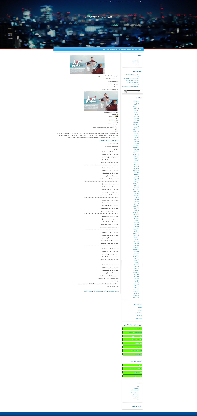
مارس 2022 (136, 180)
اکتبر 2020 (136, 211)
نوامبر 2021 (136, 186)
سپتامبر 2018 (136, 255)
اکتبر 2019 (136, 232)
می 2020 (137, 220)
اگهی (134, 2)
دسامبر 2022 (136, 163)
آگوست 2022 (136, 170)
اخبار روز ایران (139, 318)
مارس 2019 (136, 243)
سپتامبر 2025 (136, 107)
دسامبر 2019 (136, 230)
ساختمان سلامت (139, 313)
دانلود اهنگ (112, 2)
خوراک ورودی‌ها (135, 61)
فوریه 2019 (136, 245)
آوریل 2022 (136, 178)
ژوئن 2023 (136, 159)
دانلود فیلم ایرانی (120, 2)
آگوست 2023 (136, 155)
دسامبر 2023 (136, 147)
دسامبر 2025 (136, 101)
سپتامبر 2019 (136, 234)
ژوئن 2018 (136, 261)
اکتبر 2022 (136, 166)
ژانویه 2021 (136, 205)
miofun (105, 291)
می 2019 (137, 240)
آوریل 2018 (136, 265)
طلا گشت (140, 307)
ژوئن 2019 (136, 238)
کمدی (102, 2)
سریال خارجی (136, 398)
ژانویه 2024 (136, 145)
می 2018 (137, 263)
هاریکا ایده (139, 315)
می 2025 (137, 114)
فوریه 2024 (136, 143)
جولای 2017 (136, 278)
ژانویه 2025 (136, 122)
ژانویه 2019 (136, 247)
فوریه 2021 (136, 203)
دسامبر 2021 (136, 184)
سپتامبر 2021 (136, 190)
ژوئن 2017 (136, 280)
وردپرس (137, 65)
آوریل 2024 (136, 140)
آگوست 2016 (136, 297)
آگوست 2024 (136, 132)
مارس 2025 (136, 118)
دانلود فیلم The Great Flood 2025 (131, 79)
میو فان (136, 2)
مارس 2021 (136, 201)
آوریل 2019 (136, 242)
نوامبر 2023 (136, 149)
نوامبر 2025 (136, 103)
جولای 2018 (136, 259)
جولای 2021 (136, 193)
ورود (138, 59)
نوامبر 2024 (136, 126)
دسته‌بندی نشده (135, 396)
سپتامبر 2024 (136, 130)
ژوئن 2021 (136, 195)
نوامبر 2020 (136, 209)
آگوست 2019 (136, 236)
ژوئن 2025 (136, 113)
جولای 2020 (136, 217)
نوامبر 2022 (136, 165)
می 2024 (137, 138)
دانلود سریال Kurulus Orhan (132, 80)
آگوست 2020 (136, 215)
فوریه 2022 (136, 182)
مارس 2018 (136, 267)
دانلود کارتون (106, 2)
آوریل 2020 (136, 222)
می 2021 (137, 197)
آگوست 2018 (136, 257)
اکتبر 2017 (136, 276)
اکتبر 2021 (136, 188)
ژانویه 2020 (136, 228)
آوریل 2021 (136, 199)
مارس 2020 (136, 224)
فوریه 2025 (136, 120)
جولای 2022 (136, 172)
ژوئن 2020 (136, 218)
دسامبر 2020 (136, 207)
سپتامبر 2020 (136, 213)
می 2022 (137, 176)
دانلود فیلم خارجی (128, 2)
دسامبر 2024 (136, 124)
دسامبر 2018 (136, 249)
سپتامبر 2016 (136, 295)
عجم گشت (140, 310)
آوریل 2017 (136, 284)
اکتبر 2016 (136, 294)
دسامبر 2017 (136, 272)
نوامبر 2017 (136, 274)
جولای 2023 (136, 157)
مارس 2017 (136, 286)
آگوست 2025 (136, 109)
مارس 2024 (136, 141)
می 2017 (137, 282)
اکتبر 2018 (136, 253)
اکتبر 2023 (136, 151)
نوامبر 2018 (136, 251)
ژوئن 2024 (136, 136)
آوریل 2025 (136, 116)
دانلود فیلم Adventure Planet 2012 (130, 86)
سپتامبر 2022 (136, 168)
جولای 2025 (136, 111)
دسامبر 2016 (136, 292)
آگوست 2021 (136, 191)
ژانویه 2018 (136, 270)
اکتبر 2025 (136, 105)
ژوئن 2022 (136, 174)
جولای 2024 (136, 134)
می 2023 (137, 161)
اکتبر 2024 (136, 128)
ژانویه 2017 (136, 290)
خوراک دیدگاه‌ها (135, 63)
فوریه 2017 (136, 288)
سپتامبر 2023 (136, 153)
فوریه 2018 (136, 268)
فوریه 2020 (136, 226)
